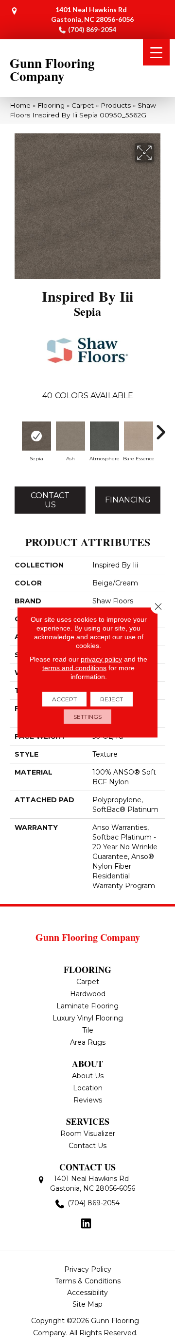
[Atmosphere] (105, 436)
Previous (14, 427)
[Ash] (70, 436)
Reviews (87, 1100)
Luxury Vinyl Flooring (87, 1018)
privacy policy (101, 659)
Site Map (87, 1304)
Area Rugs (87, 1042)
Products (116, 105)
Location (88, 1088)
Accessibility (87, 1292)
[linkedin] (86, 1224)
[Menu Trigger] (156, 52)
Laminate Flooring (87, 1006)
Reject (111, 698)
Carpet (82, 105)
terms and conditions (74, 667)
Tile (87, 1030)
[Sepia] (36, 436)
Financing (128, 499)
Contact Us (50, 500)
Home (20, 105)
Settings (87, 716)
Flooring (51, 105)
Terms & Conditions (88, 1281)
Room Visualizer (87, 1133)
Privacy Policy (87, 1269)
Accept (64, 698)
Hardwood (87, 993)
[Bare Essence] (139, 436)
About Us (88, 1075)
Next (160, 427)
